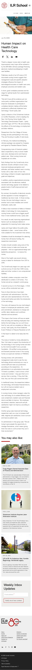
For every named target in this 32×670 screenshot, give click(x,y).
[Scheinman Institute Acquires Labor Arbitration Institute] (16, 511)
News (21, 13)
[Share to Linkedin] (11, 56)
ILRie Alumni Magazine (7, 637)
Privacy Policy (5, 661)
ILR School (4, 658)
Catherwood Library (22, 635)
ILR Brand (3, 641)
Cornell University (10, 655)
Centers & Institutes (22, 633)
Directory (19, 632)
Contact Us (4, 639)
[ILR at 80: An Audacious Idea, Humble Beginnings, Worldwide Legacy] (16, 555)
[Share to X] (7, 56)
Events (3, 633)
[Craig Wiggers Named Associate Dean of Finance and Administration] (16, 466)
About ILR (27, 13)
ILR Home (15, 13)
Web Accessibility (5, 663)
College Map (20, 637)
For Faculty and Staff (22, 639)
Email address (9, 595)
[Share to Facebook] (2, 56)
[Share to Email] (16, 56)
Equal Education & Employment (9, 666)
